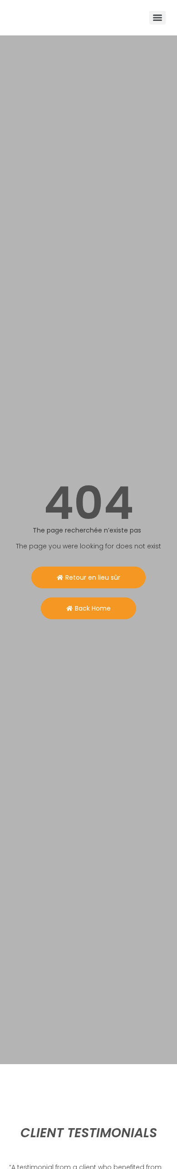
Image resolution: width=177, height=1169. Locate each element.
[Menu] (157, 18)
